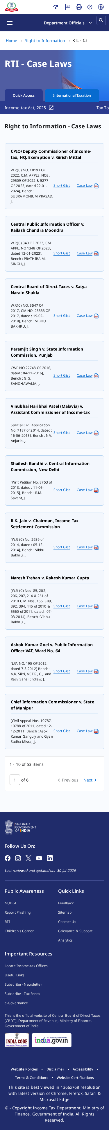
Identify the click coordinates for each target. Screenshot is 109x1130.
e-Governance (16, 1002)
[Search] (101, 20)
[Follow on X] (28, 857)
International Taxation (72, 95)
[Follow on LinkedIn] (50, 857)
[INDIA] (52, 1040)
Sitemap (65, 912)
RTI (7, 921)
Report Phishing (18, 912)
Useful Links (14, 975)
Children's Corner (19, 930)
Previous (70, 780)
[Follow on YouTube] (39, 857)
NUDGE (11, 903)
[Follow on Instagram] (18, 857)
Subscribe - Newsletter (23, 984)
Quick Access (24, 95)
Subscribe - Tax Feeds (22, 993)
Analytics (65, 940)
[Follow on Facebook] (7, 857)
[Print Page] (78, 7)
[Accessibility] (100, 7)
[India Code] (17, 1040)
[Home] (12, 7)
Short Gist (61, 185)
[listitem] (24, 1069)
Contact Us (67, 921)
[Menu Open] (10, 22)
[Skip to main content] (55, 6)
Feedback (66, 903)
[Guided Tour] (67, 7)
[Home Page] (20, 827)
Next (87, 780)
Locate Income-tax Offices (26, 965)
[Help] (90, 7)
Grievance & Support (75, 930)
